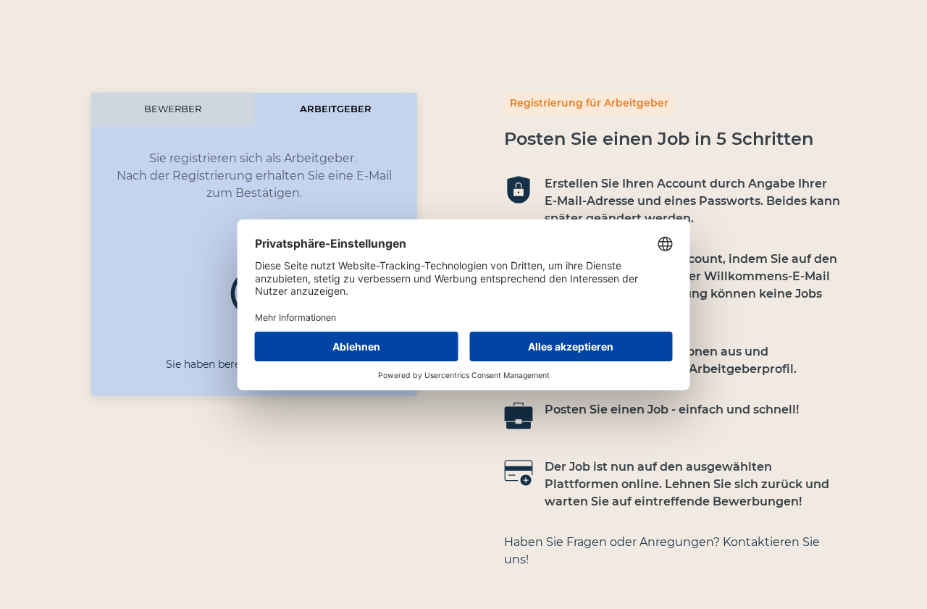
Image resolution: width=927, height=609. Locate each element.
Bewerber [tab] (172, 109)
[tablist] (254, 110)
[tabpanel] (254, 170)
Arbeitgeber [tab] (336, 109)
